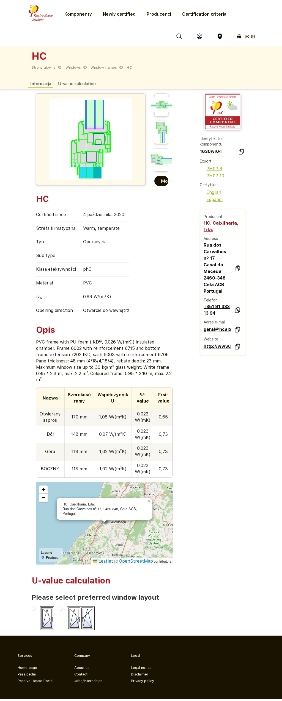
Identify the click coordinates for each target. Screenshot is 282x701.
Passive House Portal (35, 681)
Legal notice (141, 668)
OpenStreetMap (136, 561)
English (213, 192)
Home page (27, 668)
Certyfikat (209, 185)
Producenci (159, 14)
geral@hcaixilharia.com (217, 329)
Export (206, 161)
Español (214, 199)
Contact (80, 674)
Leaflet (105, 561)
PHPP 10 (215, 175)
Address (211, 238)
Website (211, 339)
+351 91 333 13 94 (217, 310)
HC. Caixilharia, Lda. (221, 226)
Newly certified (119, 14)
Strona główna (44, 67)
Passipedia (27, 674)
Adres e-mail (215, 322)
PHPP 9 (214, 168)
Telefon (211, 300)
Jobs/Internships (88, 681)
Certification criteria (204, 14)
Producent (213, 216)
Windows (73, 67)
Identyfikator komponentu (211, 141)
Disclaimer (139, 674)
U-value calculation (77, 83)
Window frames (104, 67)
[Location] (220, 36)
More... (164, 180)
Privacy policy (142, 681)
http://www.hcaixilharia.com (217, 346)
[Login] (199, 36)
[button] (149, 501)
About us (81, 668)
